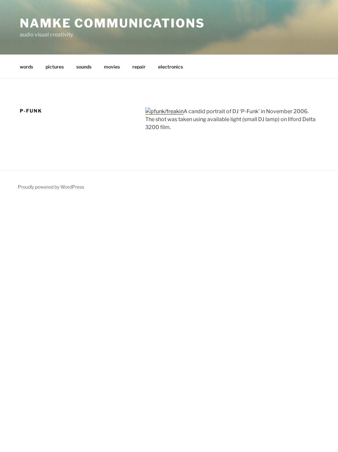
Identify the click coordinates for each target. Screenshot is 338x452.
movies (112, 66)
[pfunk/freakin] (164, 111)
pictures (55, 66)
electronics (170, 66)
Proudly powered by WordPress (51, 187)
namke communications (112, 23)
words (26, 66)
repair (139, 66)
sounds (83, 66)
